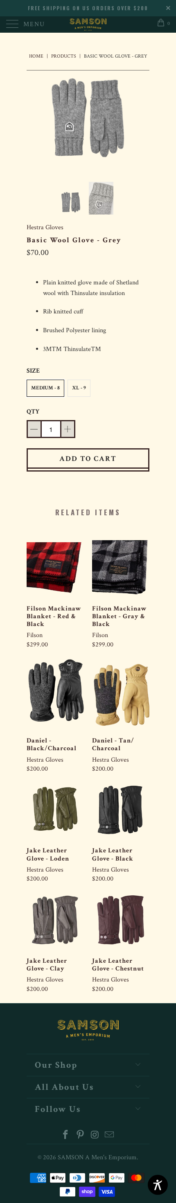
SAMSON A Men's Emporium (97, 1157)
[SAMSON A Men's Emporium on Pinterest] (80, 1135)
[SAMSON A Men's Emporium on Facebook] (66, 1135)
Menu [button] (34, 24)
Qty (33, 411)
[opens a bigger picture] (88, 120)
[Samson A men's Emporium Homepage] (88, 24)
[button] (45, 388)
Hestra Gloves (45, 227)
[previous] (34, 120)
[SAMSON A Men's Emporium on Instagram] (95, 1135)
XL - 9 (79, 388)
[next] (141, 120)
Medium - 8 (45, 388)
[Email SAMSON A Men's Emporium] (110, 1135)
